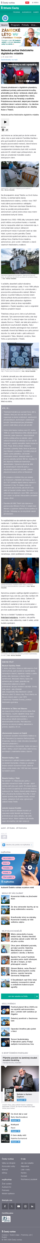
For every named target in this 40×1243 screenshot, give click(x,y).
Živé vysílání (7, 877)
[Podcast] (3, 130)
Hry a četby (7, 858)
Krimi (5, 863)
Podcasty (5, 1190)
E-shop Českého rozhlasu (15, 1053)
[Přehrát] (5, 122)
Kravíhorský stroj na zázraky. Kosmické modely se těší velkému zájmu (23, 919)
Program (16, 12)
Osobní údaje (14, 1235)
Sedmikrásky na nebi (9, 60)
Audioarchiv (26, 12)
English (4, 1237)
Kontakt (24, 1176)
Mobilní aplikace (8, 1193)
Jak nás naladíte (27, 1163)
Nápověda (25, 1166)
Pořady (25, 25)
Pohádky (6, 868)
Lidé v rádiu (25, 1170)
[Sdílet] (7, 130)
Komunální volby (8, 1166)
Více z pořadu (9, 1004)
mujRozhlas (6, 852)
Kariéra (23, 1173)
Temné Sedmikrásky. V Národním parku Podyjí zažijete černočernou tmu (22, 1041)
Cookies (5, 1235)
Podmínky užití (26, 1235)
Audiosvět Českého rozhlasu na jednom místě (17, 887)
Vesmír (4, 25)
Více (34, 25)
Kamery (36, 12)
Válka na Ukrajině (8, 1163)
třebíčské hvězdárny (9, 617)
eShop (4, 1173)
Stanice (5, 1170)
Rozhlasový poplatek (29, 1179)
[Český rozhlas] (8, 2)
